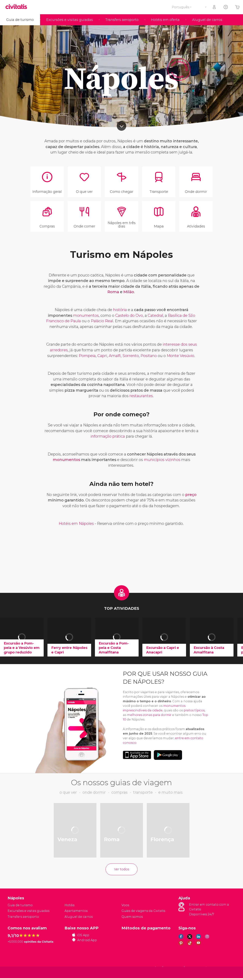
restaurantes (141, 396)
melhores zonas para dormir (149, 715)
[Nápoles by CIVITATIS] (18, 7)
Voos (125, 905)
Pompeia (87, 355)
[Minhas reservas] (214, 7)
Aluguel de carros (207, 20)
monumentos (86, 315)
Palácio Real (102, 321)
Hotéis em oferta (165, 20)
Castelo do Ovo (129, 315)
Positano (148, 355)
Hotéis (69, 905)
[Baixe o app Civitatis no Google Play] (168, 755)
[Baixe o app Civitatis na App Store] (137, 755)
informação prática (108, 436)
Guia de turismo (20, 20)
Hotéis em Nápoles (76, 523)
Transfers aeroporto (122, 20)
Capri (102, 355)
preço (190, 494)
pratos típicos (194, 710)
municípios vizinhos (162, 459)
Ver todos (121, 869)
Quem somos (132, 917)
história (120, 309)
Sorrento (130, 355)
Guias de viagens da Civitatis (143, 911)
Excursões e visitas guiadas (69, 20)
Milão (128, 292)
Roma (113, 292)
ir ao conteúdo (121, 126)
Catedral (155, 315)
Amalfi (115, 355)
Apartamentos (76, 911)
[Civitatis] (17, 972)
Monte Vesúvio (180, 355)
